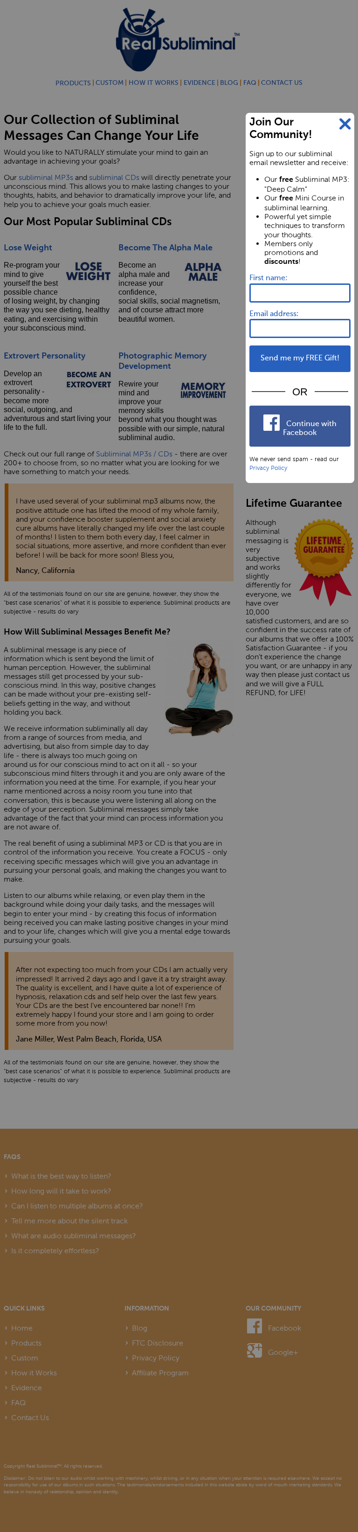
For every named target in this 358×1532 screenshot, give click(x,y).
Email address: (274, 314)
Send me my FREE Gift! (300, 358)
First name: (268, 278)
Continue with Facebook (310, 429)
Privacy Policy (268, 467)
